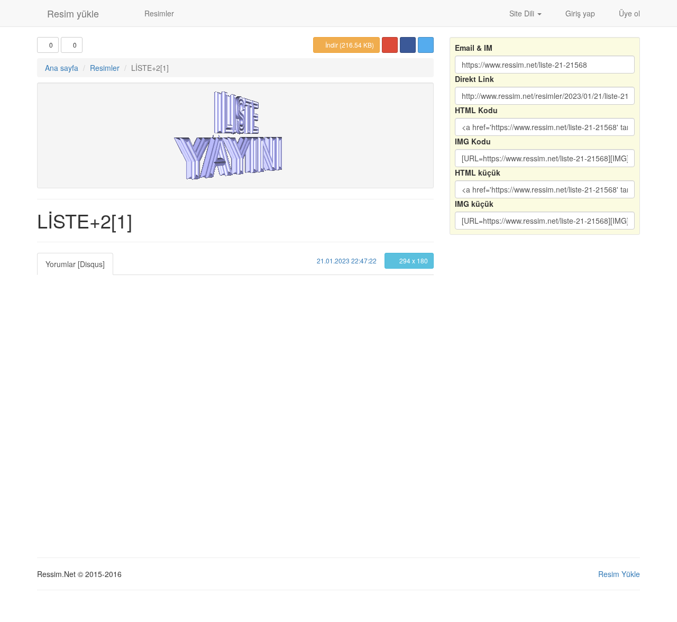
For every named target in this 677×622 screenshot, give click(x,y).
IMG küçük (474, 203)
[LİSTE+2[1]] (235, 135)
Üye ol (628, 13)
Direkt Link (474, 79)
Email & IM (473, 47)
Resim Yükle (619, 574)
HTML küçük (477, 172)
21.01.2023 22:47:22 (346, 260)
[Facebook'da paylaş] (408, 45)
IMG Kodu (473, 141)
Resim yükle (71, 13)
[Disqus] (235, 407)
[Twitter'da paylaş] (426, 45)
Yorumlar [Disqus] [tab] (75, 264)
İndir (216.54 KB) (349, 44)
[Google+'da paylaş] (390, 45)
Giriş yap (579, 13)
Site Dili (521, 13)
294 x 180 (413, 260)
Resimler (158, 13)
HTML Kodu (476, 110)
